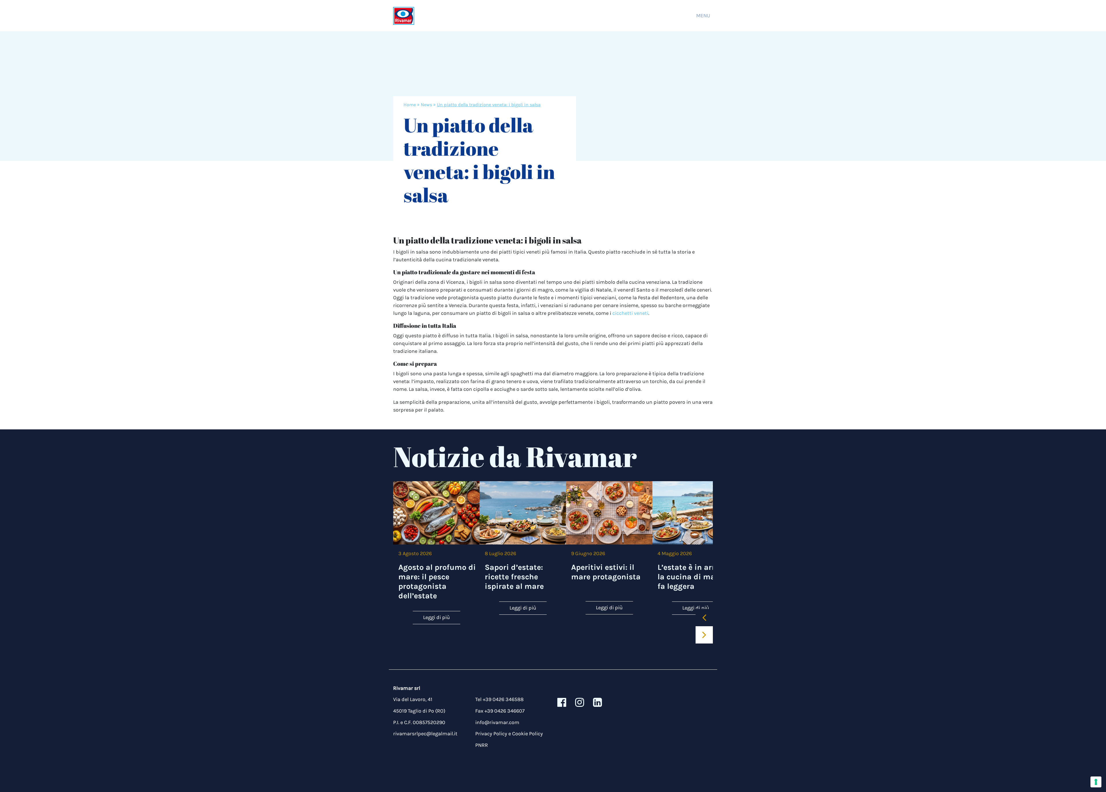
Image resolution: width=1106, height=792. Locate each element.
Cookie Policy (527, 733)
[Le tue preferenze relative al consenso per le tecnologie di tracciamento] (1095, 781)
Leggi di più (436, 617)
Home (410, 104)
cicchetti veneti (630, 313)
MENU (703, 15)
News (426, 104)
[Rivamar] (403, 15)
